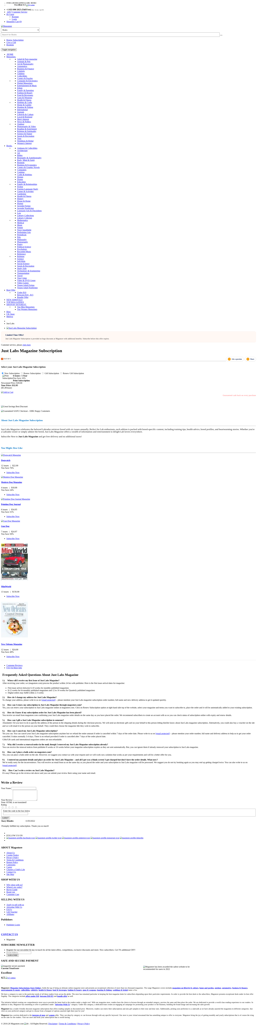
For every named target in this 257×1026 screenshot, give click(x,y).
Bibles (19, 155)
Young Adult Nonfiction (27, 288)
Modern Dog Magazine (11, 482)
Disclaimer (52, 1024)
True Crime (22, 278)
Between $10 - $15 (25, 295)
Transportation (23, 273)
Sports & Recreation (25, 136)
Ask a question (237, 359)
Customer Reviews (14, 665)
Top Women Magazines (27, 309)
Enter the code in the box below (16, 811)
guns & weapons (89, 990)
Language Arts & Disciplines (29, 211)
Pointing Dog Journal (11, 504)
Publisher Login (13, 925)
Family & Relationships (27, 184)
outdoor (218, 988)
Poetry (20, 244)
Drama (20, 179)
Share (252, 359)
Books (9, 146)
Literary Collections (25, 215)
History (20, 199)
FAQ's (9, 909)
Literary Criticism (24, 218)
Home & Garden (24, 105)
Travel (19, 276)
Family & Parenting (25, 90)
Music (19, 225)
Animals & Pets (23, 61)
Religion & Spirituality (26, 131)
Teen (19, 138)
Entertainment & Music (27, 85)
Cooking (20, 172)
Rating (4, 805)
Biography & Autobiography (29, 158)
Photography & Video (26, 126)
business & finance (239, 988)
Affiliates (10, 914)
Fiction (20, 187)
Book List (10, 892)
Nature (20, 227)
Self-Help (21, 261)
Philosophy (22, 239)
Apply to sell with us (15, 905)
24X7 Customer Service (17, 12)
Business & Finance (25, 69)
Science (20, 259)
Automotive (22, 66)
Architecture (22, 150)
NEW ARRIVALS (14, 300)
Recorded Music (24, 251)
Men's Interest (23, 119)
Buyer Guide (11, 889)
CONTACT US (9, 934)
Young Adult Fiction (25, 285)
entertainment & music (10, 990)
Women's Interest (24, 143)
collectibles (25, 990)
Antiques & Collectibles (27, 148)
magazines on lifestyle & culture (185, 988)
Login (14, 19)
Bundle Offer (22, 297)
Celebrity (21, 71)
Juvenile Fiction (24, 206)
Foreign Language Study (27, 189)
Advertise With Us (14, 907)
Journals (20, 112)
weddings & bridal (120, 990)
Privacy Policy (12, 857)
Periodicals (21, 235)
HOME (9, 54)
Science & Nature (24, 134)
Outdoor (20, 124)
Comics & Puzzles (25, 78)
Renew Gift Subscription (73, 373)
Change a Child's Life (15, 869)
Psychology (22, 249)
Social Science (23, 263)
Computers (21, 170)
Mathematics (22, 220)
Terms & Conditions (15, 860)
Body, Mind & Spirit (26, 160)
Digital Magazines (25, 83)
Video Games (23, 283)
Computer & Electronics (27, 81)
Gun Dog (5, 526)
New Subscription (12, 373)
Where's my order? (14, 887)
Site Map (10, 874)
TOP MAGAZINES (15, 302)
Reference (21, 254)
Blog (8, 312)
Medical (20, 223)
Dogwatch (5, 460)
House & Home (24, 201)
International (22, 110)
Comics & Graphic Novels (28, 167)
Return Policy (12, 862)
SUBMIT (5, 818)
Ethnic (20, 88)
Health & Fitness (24, 100)
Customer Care (12, 894)
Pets (19, 237)
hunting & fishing (104, 990)
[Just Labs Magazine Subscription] (21, 328)
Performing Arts (24, 232)
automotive (226, 988)
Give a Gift (11, 42)
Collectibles (22, 76)
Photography (22, 242)
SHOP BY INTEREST (16, 304)
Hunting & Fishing (25, 107)
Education (21, 182)
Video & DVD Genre (26, 280)
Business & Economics (27, 165)
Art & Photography (25, 64)
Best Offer (11, 290)
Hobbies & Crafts (24, 102)
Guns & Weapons (24, 97)
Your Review (6, 800)
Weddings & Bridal (25, 141)
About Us (10, 853)
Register (15, 17)
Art (18, 153)
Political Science (24, 247)
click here (26, 345)
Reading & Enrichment (27, 129)
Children (20, 73)
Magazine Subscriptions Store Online (25, 988)
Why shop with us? (14, 885)
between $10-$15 (46, 996)
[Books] (221, 35)
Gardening (21, 194)
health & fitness (45, 990)
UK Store (10, 314)
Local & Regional (24, 117)
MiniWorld (6, 586)
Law (19, 213)
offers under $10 (32, 996)
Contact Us (11, 872)
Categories (10, 865)
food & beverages (60, 990)
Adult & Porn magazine (27, 59)
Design (20, 177)
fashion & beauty (75, 990)
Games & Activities (25, 191)
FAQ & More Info (14, 668)
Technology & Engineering (28, 271)
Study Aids (22, 268)
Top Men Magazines (26, 307)
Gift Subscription (51, 373)
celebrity (34, 990)
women (52, 1015)
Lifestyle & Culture (25, 114)
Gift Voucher (11, 912)
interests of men (38, 1015)
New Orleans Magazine (11, 644)
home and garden (206, 988)
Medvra (9, 316)
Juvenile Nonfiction (25, 208)
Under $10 (21, 292)
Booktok (10, 45)
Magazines (11, 57)
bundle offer (62, 996)
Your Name (6, 788)
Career (9, 867)
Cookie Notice (12, 855)
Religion (20, 256)
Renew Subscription (15, 40)
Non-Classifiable (24, 230)
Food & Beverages (25, 95)
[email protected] (48, 700)
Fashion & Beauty (25, 93)
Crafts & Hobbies (24, 174)
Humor (20, 203)
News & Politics (24, 122)
